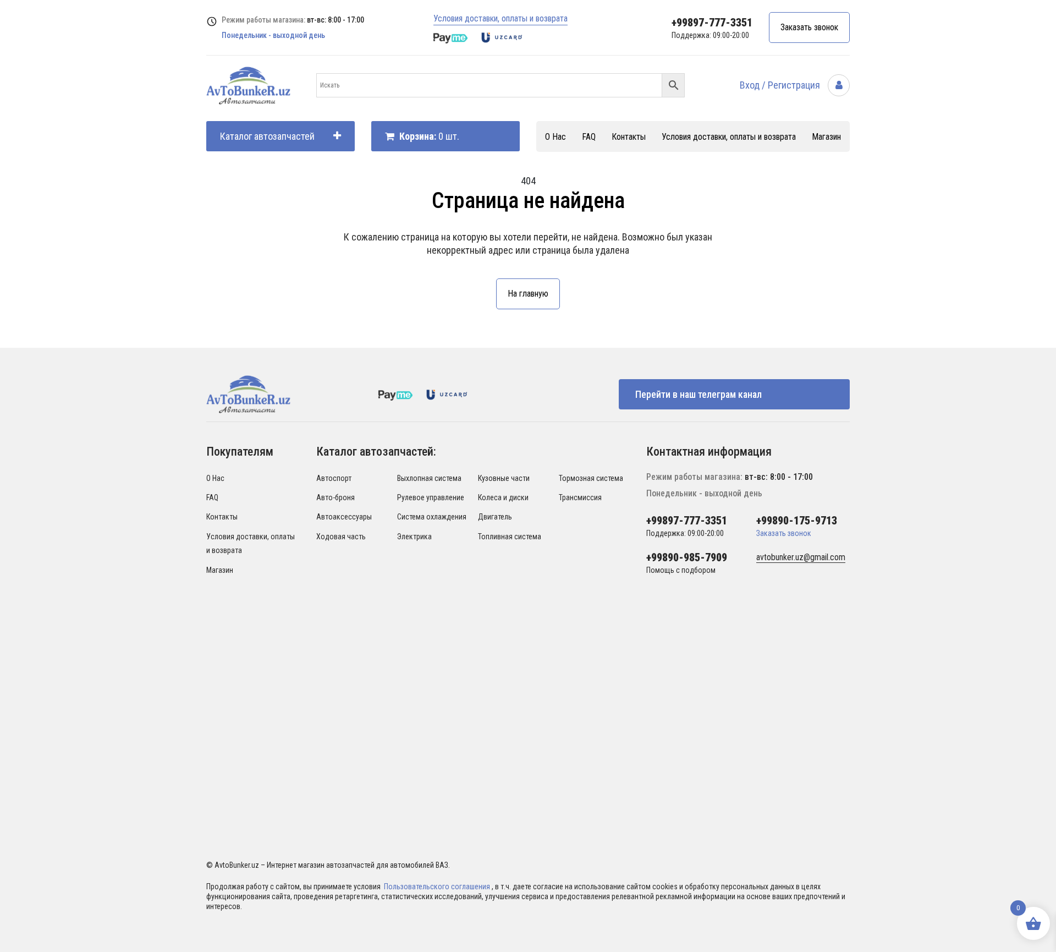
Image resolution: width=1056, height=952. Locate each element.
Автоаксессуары (344, 516)
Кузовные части (504, 478)
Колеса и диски (503, 497)
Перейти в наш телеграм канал (698, 394)
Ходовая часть (341, 536)
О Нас (555, 137)
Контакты (629, 137)
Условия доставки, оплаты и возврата (500, 18)
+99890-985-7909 (686, 557)
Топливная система (509, 536)
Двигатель (495, 516)
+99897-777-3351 (712, 22)
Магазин (826, 137)
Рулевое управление (430, 497)
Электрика (414, 536)
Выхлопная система (429, 478)
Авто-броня (335, 497)
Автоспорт (333, 478)
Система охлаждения (431, 516)
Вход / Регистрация (781, 85)
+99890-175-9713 (796, 520)
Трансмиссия (580, 497)
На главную (528, 293)
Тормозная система (591, 478)
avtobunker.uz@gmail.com (800, 557)
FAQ (589, 137)
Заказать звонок (809, 27)
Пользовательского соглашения (438, 886)
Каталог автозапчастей (267, 136)
